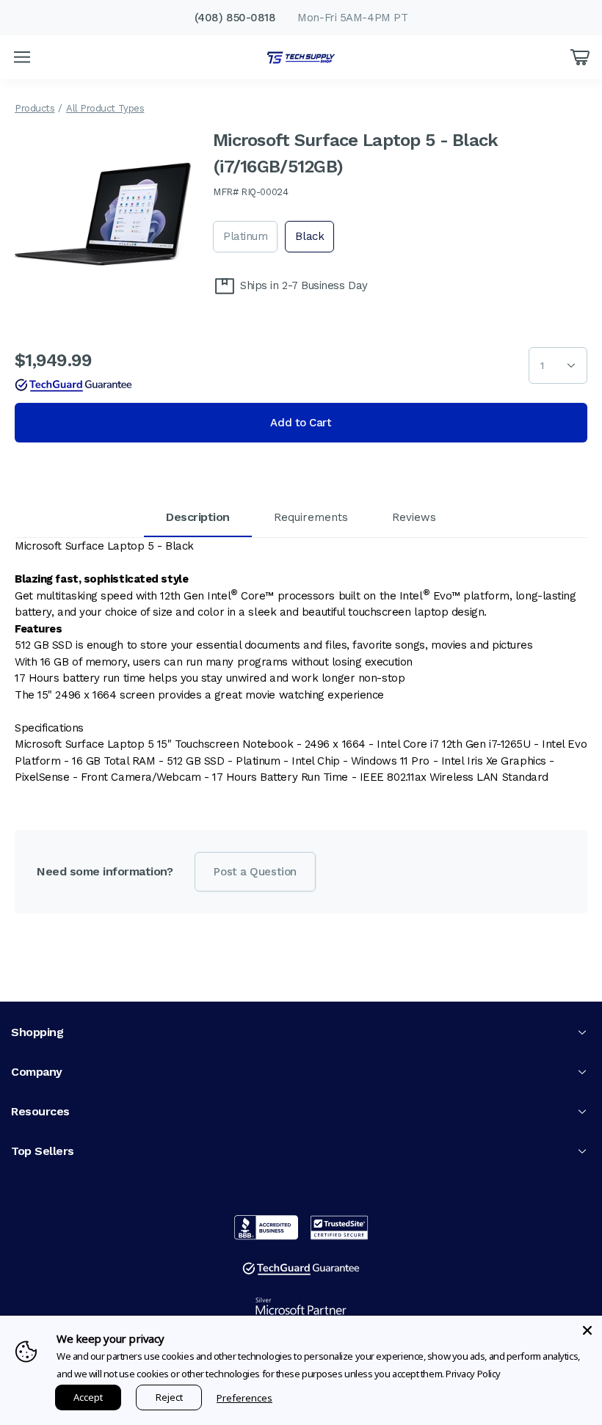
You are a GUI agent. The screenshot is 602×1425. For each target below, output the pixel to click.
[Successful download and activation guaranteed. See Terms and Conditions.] (73, 385)
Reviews (414, 517)
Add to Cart (300, 422)
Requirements (311, 517)
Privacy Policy (473, 1373)
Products (34, 108)
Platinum (245, 236)
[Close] (587, 1330)
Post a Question (255, 871)
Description (198, 517)
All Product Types (105, 108)
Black (309, 236)
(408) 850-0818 (235, 17)
